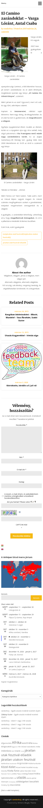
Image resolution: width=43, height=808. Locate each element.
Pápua (19, 774)
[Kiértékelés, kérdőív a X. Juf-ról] (21, 360)
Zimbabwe (12, 782)
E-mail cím (21, 469)
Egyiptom (15, 747)
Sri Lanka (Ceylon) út (17, 669)
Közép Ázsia (13, 770)
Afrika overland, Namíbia (18, 632)
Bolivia (35, 743)
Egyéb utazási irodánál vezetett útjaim (25, 711)
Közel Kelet (21, 767)
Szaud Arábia (34, 773)
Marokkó (28, 771)
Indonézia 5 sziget (16, 625)
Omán (34, 771)
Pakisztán (4, 774)
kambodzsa (5, 763)
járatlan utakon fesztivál (18, 759)
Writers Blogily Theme (27, 803)
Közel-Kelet (8, 767)
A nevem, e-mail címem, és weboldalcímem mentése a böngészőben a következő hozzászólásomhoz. (21, 496)
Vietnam (4, 781)
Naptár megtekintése (9, 682)
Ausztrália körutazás (16, 677)
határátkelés (31, 747)
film (19, 747)
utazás (21, 777)
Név (21, 457)
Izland (17, 750)
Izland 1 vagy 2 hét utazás (21, 721)
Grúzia (23, 746)
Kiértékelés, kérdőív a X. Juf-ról (22, 385)
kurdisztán (37, 763)
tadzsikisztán (7, 777)
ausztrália (27, 742)
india (38, 746)
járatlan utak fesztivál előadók (14, 243)
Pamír (9, 774)
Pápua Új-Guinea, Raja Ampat (20, 617)
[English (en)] (2, 549)
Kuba (30, 763)
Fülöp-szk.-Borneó (16, 654)
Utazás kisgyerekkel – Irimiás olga (21, 335)
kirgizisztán (22, 763)
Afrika (17, 742)
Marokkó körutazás (16, 640)
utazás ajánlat (31, 778)
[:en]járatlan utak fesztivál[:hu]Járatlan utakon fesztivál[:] (20, 235)
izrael (22, 751)
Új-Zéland (11, 785)
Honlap (21, 482)
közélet (29, 767)
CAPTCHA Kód (21, 525)
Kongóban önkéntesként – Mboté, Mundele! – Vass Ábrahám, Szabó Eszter (21, 317)
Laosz (22, 771)
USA (15, 778)
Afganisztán (6, 743)
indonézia (6, 750)
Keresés (4, 594)
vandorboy (8, 29)
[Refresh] (20, 511)
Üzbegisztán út (14, 610)
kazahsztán (13, 763)
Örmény (4, 785)
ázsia (17, 784)
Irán (12, 751)
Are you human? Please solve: (19, 502)
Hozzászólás (21, 425)
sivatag (25, 774)
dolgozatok (6, 746)
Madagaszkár (14, 647)
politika (14, 774)
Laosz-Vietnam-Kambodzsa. (20, 662)
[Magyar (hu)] (2, 545)
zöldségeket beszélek (27, 781)
